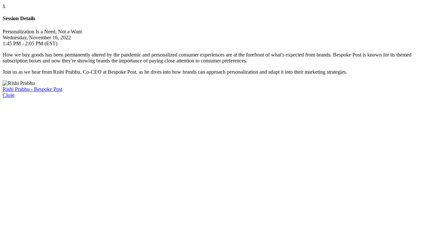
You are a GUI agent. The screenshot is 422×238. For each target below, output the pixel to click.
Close (9, 95)
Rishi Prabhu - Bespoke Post (32, 89)
